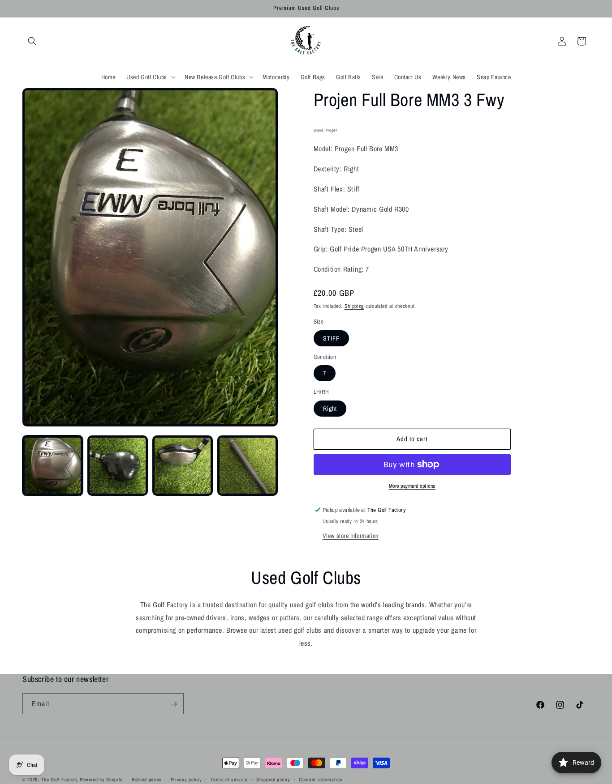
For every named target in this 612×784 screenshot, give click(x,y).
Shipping (354, 306)
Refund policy (147, 779)
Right (330, 409)
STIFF (331, 338)
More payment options (412, 486)
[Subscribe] (173, 704)
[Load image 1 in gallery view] (52, 465)
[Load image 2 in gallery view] (117, 465)
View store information (351, 536)
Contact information (320, 779)
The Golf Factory (59, 779)
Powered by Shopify (101, 779)
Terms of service (229, 779)
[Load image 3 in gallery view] (182, 465)
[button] (32, 41)
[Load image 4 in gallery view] (247, 465)
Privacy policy (186, 779)
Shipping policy (273, 779)
